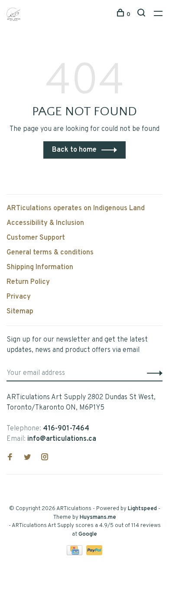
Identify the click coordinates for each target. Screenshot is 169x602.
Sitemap (19, 311)
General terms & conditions (50, 252)
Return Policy (28, 282)
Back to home (74, 150)
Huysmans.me (98, 517)
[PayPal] (94, 553)
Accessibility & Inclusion (45, 223)
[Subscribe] (152, 373)
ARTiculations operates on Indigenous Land (75, 208)
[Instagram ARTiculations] (44, 458)
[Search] (142, 14)
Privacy (18, 297)
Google (87, 534)
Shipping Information (39, 267)
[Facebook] (9, 458)
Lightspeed (142, 508)
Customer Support (35, 238)
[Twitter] (27, 458)
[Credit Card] (75, 553)
